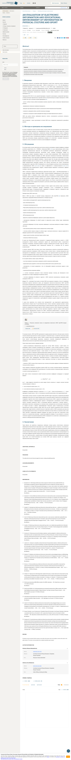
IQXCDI (54, 28)
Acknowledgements (6, 35)
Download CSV (36, 328)
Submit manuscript (55, 3)
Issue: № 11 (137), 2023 (55, 30)
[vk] (59, 38)
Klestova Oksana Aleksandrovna (30, 648)
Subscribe (6, 78)
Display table (28, 328)
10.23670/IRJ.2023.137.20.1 (30, 326)
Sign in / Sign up (64, 3)
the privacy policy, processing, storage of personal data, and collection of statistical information (9, 73)
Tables (4, 12)
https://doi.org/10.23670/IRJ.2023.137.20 (43, 28)
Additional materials (6, 31)
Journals (28, 3)
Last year (33, 684)
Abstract (4, 20)
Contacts (38, 7)
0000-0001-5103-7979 (37, 651)
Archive (21, 7)
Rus (21, 3)
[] (29, 93)
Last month (39, 684)
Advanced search (63, 7)
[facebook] (57, 38)
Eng (24, 3)
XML (25, 37)
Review (5, 46)
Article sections (5, 11)
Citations (8, 12)
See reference (26, 504)
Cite (35, 37)
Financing (4, 33)
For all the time (26, 684)
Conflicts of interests (6, 37)
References (4, 39)
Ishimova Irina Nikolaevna (28, 662)
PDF (30, 37)
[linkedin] (64, 38)
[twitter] (61, 38)
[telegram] (62, 38)
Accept (68, 756)
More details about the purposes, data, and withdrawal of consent (11, 758)
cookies (48, 756)
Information (12, 11)
